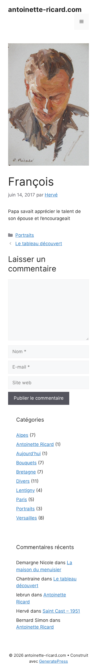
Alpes (22, 435)
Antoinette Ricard (35, 444)
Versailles (26, 518)
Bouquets (26, 462)
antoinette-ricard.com (45, 9)
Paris (21, 499)
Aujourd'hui (28, 453)
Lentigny (25, 490)
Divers (23, 481)
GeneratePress (53, 661)
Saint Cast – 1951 (61, 611)
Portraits (24, 235)
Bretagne (26, 472)
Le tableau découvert (38, 243)
